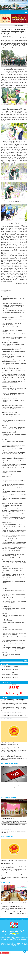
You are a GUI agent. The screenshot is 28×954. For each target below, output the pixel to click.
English (9, 0)
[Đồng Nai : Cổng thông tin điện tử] (14, 3)
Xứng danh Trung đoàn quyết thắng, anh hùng (12, 416)
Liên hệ (17, 919)
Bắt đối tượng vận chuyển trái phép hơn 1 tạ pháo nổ (13, 550)
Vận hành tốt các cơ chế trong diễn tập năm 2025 (13, 587)
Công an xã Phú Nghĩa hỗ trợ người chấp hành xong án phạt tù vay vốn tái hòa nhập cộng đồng (13, 428)
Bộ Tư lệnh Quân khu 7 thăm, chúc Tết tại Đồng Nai (13, 438)
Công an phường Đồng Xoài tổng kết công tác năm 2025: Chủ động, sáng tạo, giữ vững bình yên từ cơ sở (14, 389)
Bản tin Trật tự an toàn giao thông (9, 524)
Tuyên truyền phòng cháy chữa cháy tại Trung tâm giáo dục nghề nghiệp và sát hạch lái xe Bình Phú (13, 527)
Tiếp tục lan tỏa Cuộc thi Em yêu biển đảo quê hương (14, 581)
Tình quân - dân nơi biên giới (9, 584)
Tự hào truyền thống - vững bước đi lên (11, 310)
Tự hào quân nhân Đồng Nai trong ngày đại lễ (12, 654)
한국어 (17, 0)
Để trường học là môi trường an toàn (10, 568)
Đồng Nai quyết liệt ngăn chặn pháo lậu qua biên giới (13, 319)
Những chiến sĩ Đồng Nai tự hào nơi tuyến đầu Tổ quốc (14, 333)
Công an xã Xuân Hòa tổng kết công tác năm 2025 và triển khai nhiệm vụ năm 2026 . (13, 394)
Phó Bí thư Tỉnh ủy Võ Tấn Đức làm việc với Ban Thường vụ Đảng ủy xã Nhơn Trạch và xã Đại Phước (14, 378)
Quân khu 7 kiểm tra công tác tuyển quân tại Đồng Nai (14, 626)
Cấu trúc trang (11, 919)
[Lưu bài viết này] (25, 37)
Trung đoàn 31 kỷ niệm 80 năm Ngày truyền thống (13, 423)
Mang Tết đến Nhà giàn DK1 (8, 414)
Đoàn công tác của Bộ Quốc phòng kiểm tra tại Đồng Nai (14, 494)
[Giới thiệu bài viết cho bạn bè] (21, 37)
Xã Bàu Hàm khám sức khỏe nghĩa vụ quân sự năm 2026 (14, 612)
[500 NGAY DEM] (14, 18)
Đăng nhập (23, 919)
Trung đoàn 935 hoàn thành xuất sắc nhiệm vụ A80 (13, 651)
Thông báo (4, 697)
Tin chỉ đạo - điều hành (6, 718)
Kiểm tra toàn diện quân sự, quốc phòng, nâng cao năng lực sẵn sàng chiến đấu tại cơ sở (14, 578)
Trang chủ (5, 919)
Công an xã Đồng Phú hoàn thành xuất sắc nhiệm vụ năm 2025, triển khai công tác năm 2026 (13, 367)
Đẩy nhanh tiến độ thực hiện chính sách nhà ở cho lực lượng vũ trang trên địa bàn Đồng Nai (13, 302)
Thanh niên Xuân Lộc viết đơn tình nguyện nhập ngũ (13, 615)
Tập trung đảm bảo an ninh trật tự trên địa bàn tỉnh (13, 326)
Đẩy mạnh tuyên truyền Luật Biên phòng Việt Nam (13, 505)
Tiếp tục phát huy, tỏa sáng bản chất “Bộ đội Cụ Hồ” (13, 298)
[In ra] (23, 37)
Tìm (25, 660)
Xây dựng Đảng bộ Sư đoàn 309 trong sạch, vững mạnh (14, 491)
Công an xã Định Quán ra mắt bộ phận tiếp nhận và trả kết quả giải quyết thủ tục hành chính (13, 488)
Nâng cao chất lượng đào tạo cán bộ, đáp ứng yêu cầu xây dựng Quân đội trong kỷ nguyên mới (13, 648)
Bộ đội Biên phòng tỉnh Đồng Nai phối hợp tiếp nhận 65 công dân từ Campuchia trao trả (13, 575)
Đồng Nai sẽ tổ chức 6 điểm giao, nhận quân (12, 471)
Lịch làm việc (4, 664)
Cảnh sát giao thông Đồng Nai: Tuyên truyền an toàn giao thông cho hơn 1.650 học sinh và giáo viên (14, 531)
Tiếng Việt (22, 0)
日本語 (13, 0)
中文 (26, 0)
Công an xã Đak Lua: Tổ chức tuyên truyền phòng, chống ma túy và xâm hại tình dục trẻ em (14, 548)
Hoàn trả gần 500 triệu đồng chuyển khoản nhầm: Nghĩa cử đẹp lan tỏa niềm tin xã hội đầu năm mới (13, 375)
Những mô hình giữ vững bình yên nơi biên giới (13, 330)
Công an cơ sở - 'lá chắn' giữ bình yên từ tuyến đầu (13, 400)
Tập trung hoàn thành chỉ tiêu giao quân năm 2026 (13, 629)
